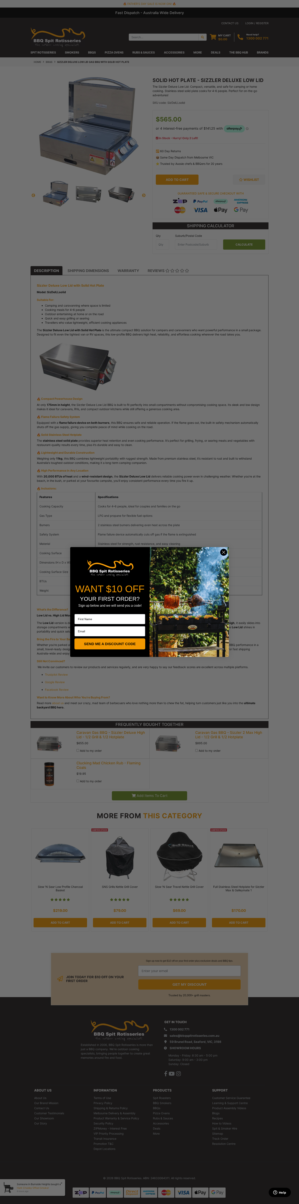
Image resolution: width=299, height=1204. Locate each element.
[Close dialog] (223, 552)
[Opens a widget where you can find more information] (279, 1193)
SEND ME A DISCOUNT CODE (110, 644)
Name (78, 611)
